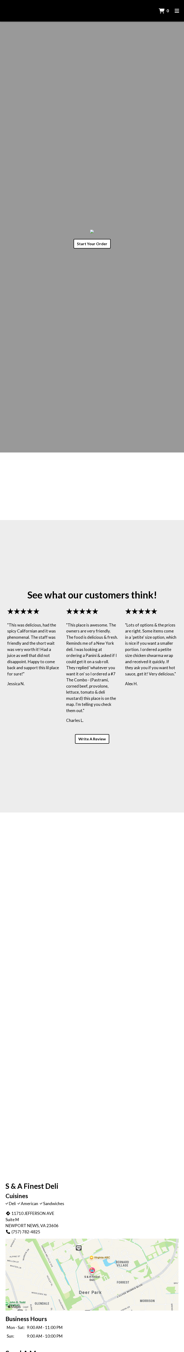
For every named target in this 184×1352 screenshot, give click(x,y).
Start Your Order (92, 243)
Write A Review (92, 739)
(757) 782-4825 (26, 1231)
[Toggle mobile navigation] (177, 11)
